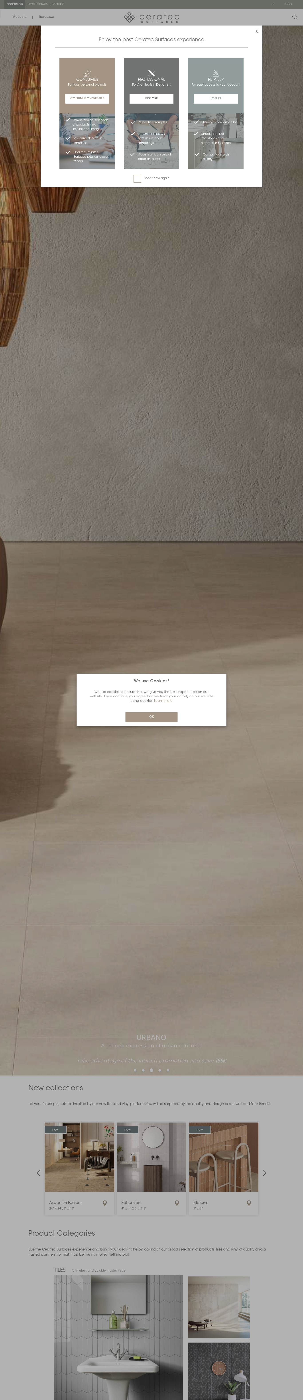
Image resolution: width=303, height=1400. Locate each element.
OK (151, 717)
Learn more (163, 701)
